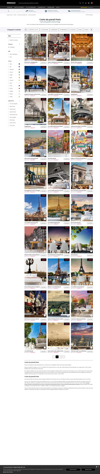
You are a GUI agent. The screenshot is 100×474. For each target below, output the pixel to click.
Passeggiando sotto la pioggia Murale (34, 190)
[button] (33, 472)
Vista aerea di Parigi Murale (31, 158)
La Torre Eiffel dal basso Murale (55, 190)
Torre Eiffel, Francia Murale (77, 287)
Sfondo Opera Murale (76, 62)
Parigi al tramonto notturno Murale (33, 94)
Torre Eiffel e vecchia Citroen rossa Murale (58, 94)
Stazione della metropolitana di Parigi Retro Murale (37, 254)
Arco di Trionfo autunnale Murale (79, 190)
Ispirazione (50, 7)
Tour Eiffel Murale (28, 351)
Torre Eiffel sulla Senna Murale (55, 126)
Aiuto (58, 7)
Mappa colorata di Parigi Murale (79, 158)
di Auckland (44, 29)
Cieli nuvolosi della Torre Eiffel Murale (80, 126)
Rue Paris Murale (52, 158)
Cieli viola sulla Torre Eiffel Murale (79, 351)
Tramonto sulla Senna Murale (78, 319)
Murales (9, 7)
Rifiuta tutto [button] (88, 469)
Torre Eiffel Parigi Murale (54, 222)
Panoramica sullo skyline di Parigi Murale (58, 351)
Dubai (80, 29)
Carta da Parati (19, 7)
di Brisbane (63, 29)
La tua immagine (31, 7)
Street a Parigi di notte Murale (55, 62)
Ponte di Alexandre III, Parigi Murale (33, 287)
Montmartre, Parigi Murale (30, 62)
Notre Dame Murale (76, 222)
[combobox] (96, 466)
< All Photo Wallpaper (89, 14)
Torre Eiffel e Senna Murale (31, 222)
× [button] (98, 466)
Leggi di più (18, 470)
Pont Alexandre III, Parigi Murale (55, 254)
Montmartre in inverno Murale (31, 319)
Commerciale (41, 7)
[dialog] (50, 469)
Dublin (86, 29)
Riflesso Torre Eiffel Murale (54, 287)
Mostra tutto (33, 29)
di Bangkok (54, 29)
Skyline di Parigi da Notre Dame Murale (57, 319)
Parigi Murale (74, 94)
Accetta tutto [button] (73, 469)
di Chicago (72, 29)
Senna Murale (74, 254)
